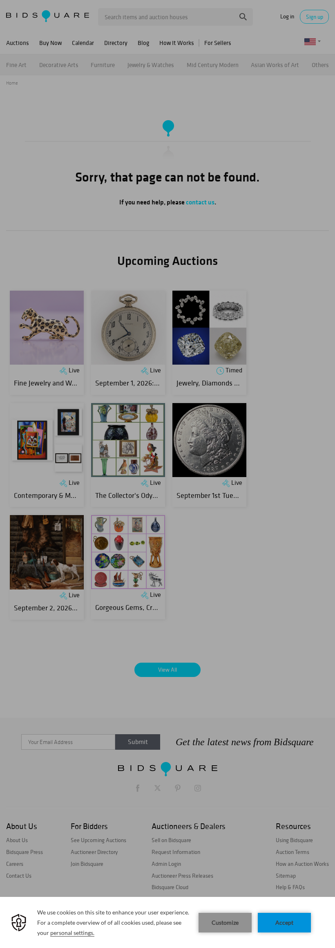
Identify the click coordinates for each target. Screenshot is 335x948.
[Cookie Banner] (167, 922)
